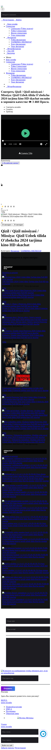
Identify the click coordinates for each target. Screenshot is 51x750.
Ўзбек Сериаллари (18, 31)
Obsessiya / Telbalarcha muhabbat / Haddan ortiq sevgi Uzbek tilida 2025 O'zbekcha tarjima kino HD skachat (23, 441)
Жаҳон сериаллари (19, 33)
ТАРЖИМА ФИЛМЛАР (21, 42)
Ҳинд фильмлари (18, 44)
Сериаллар (10, 26)
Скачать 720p (26, 153)
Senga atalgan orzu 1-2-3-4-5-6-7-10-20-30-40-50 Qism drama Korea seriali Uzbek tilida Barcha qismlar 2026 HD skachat (25, 525)
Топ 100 (10, 51)
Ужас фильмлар (17, 46)
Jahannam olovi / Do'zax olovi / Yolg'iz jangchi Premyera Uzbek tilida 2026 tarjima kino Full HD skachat (24, 323)
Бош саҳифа (12, 24)
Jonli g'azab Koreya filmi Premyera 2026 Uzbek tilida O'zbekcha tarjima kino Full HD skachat (23, 296)
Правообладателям (14, 707)
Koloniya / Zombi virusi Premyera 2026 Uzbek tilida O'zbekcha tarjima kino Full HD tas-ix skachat (22, 336)
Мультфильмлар (14, 49)
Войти (19, 20)
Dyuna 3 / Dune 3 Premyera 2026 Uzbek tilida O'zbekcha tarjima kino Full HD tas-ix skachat (25, 309)
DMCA (9, 709)
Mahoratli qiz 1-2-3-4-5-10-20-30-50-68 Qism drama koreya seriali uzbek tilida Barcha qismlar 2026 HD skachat (25, 480)
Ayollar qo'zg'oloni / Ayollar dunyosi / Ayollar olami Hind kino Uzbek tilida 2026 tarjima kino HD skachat (24, 416)
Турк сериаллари (18, 35)
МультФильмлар (14, 86)
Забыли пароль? (7, 748)
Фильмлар (11, 37)
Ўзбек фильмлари (18, 40)
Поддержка (10, 711)
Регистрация (8, 20)
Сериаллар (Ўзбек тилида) (22, 28)
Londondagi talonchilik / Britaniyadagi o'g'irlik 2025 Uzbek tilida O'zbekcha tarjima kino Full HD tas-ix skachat (25, 389)
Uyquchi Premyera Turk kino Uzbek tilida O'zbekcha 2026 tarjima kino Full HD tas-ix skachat (25, 403)
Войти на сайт (7, 745)
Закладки (11, 53)
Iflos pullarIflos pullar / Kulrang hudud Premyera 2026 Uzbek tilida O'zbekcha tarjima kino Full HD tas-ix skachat (25, 427)
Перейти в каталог (10, 273)
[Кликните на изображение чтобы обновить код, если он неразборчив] (24, 672)
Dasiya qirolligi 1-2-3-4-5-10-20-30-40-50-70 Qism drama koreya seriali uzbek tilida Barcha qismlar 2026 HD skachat (25, 571)
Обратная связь (12, 713)
